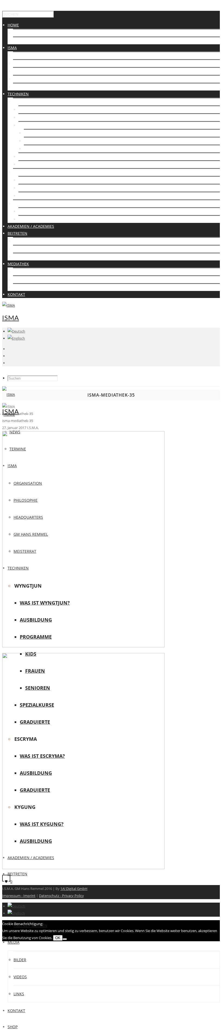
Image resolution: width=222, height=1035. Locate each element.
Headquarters (28, 71)
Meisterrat (24, 86)
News (18, 32)
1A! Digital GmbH (73, 888)
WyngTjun (23, 101)
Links (18, 287)
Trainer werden (29, 249)
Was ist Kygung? (34, 211)
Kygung (21, 203)
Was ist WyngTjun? (37, 109)
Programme (30, 125)
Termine (21, 40)
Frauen (31, 140)
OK (57, 938)
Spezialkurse (31, 156)
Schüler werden (30, 241)
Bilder (19, 271)
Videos (19, 279)
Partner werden (30, 256)
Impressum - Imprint (18, 895)
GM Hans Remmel (30, 79)
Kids (28, 133)
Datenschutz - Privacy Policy (61, 895)
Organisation (27, 55)
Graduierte (29, 164)
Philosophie (25, 63)
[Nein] (65, 939)
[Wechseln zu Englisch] (16, 338)
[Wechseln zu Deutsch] (16, 906)
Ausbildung (30, 117)
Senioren (33, 148)
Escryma (21, 172)
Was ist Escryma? (35, 180)
